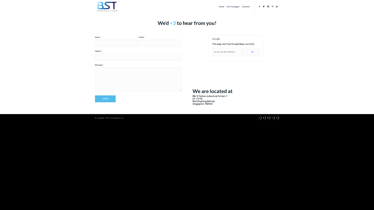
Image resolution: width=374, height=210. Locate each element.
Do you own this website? (224, 52)
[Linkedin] (277, 6)
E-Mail (142, 37)
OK (252, 52)
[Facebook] (264, 6)
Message (99, 65)
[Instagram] (271, 6)
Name (98, 37)
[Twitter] (267, 6)
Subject (99, 51)
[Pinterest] (274, 6)
